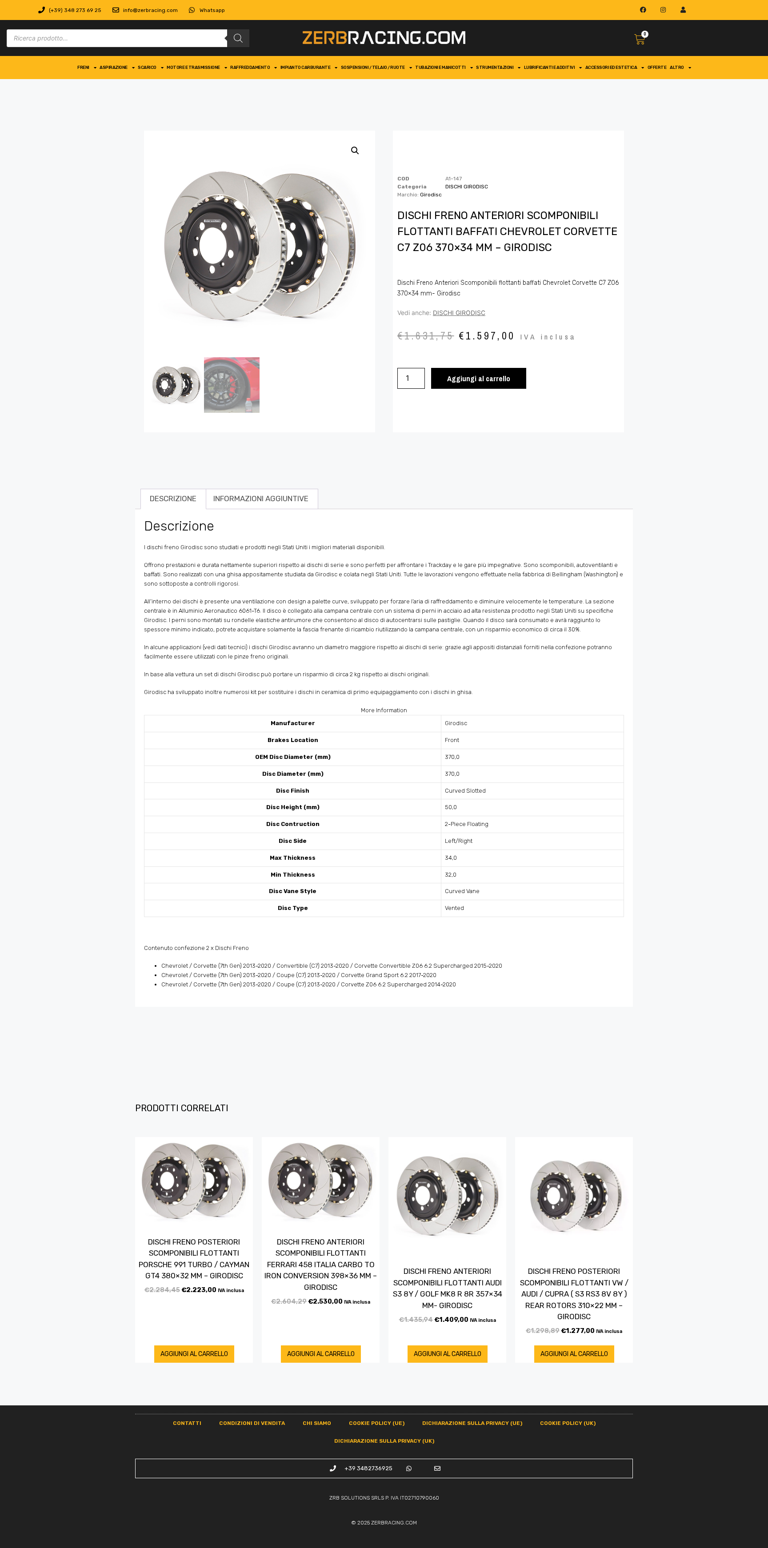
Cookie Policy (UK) (568, 1423)
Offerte (657, 67)
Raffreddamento (250, 67)
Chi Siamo (317, 1423)
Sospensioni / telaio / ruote (373, 67)
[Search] (238, 38)
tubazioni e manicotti (440, 67)
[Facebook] (643, 10)
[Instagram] (663, 10)
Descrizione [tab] (173, 498)
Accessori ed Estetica (611, 67)
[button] (355, 151)
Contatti (187, 1423)
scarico (147, 67)
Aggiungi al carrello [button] (194, 1354)
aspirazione (114, 67)
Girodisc (431, 195)
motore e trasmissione (193, 67)
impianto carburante (305, 67)
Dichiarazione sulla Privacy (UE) (472, 1423)
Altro (677, 67)
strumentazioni (494, 67)
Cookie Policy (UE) (376, 1423)
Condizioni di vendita (252, 1423)
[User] (683, 10)
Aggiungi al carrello (478, 378)
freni (83, 67)
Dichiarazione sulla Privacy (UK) (384, 1441)
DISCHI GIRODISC (466, 187)
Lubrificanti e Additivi (549, 67)
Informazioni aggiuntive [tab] (260, 498)
